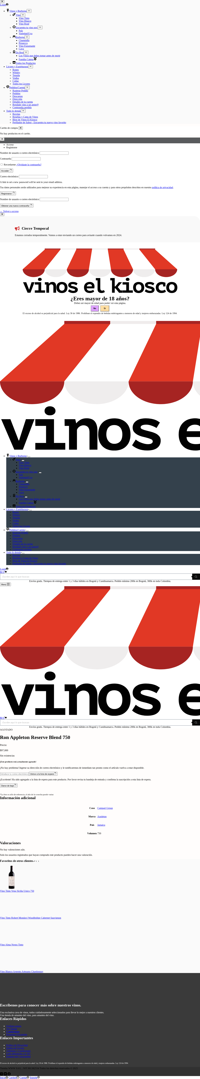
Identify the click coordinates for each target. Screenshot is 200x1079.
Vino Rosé (24, 468)
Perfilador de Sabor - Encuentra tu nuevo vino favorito (39, 563)
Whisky (16, 515)
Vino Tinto (24, 462)
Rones (15, 512)
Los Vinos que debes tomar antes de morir (39, 499)
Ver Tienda (11, 1028)
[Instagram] (2, 1074)
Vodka (15, 520)
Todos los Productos (26, 506)
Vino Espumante (27, 489)
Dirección (17, 541)
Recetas (16, 555)
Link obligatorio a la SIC (18, 1053)
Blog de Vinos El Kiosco (24, 560)
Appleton (102, 816)
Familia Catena (26, 502)
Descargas (17, 538)
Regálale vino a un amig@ (25, 546)
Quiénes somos (13, 1026)
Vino (18, 459)
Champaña (24, 484)
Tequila (16, 517)
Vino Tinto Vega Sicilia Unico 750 (17, 891)
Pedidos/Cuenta (17, 530)
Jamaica (101, 825)
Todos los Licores (21, 526)
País (21, 474)
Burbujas (20, 481)
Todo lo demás (13, 552)
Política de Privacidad (17, 1045)
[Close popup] (2, 214)
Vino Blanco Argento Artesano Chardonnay (21, 971)
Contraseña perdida (22, 549)
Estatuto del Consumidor (18, 1056)
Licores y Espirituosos (17, 509)
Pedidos (16, 535)
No (94, 308)
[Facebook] (9, 1074)
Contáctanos (13, 1031)
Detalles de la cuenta (22, 544)
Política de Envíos (15, 1048)
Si (105, 308)
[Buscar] (196, 577)
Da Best (20, 496)
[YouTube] (6, 1074)
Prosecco (23, 486)
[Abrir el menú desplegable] (29, 456)
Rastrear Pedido (20, 532)
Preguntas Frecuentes (16, 1034)
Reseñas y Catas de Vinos (25, 558)
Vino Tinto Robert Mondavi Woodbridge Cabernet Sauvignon (30, 917)
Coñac (15, 523)
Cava (21, 492)
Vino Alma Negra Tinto (11, 944)
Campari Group (105, 808)
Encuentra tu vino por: (27, 472)
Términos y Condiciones (18, 1050)
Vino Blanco (25, 465)
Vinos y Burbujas (18, 456)
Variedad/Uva (25, 477)
